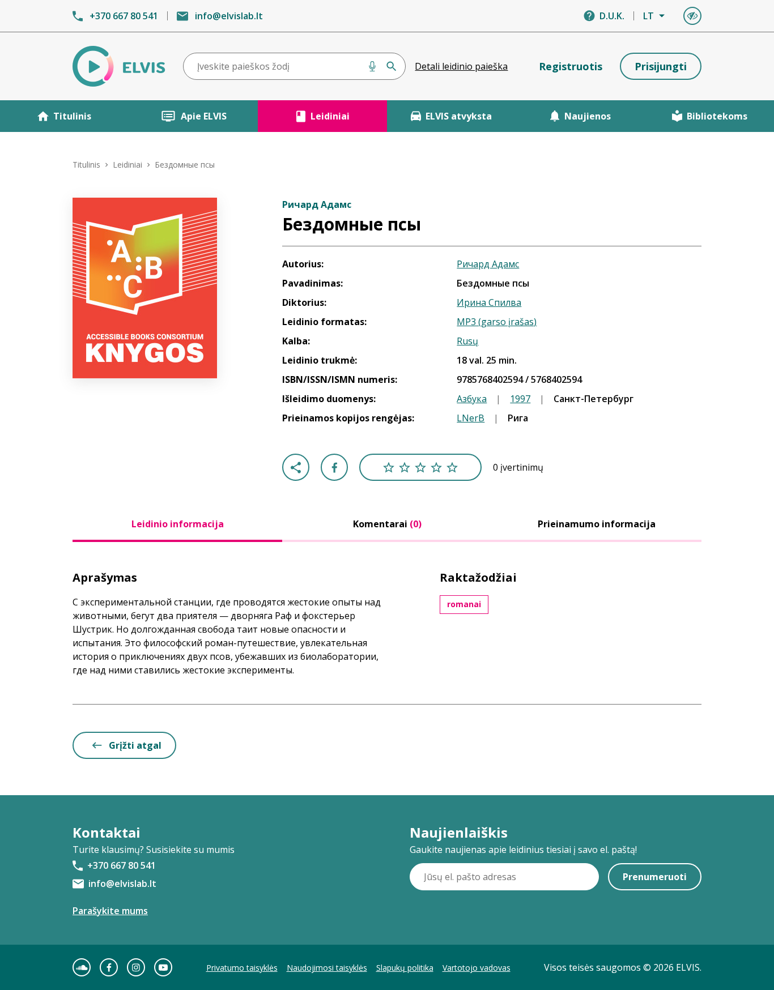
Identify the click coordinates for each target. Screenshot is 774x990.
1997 (520, 398)
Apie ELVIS (204, 116)
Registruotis (570, 66)
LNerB (470, 418)
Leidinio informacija (177, 524)
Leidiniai (330, 116)
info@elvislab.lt (229, 16)
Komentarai (387, 524)
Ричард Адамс (488, 264)
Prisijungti (661, 66)
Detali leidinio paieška (461, 66)
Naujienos (587, 116)
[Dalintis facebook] (334, 467)
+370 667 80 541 (124, 16)
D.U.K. (611, 16)
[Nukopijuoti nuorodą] (295, 467)
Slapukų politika (404, 967)
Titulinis (72, 116)
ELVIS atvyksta (459, 116)
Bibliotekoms (717, 116)
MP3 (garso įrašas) (497, 321)
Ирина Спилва (489, 302)
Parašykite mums (110, 910)
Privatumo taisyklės (242, 967)
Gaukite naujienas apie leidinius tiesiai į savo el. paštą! (523, 849)
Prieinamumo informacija (597, 524)
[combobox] (294, 66)
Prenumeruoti (655, 876)
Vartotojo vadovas (477, 967)
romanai (464, 604)
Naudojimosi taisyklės (327, 967)
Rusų (467, 341)
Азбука (472, 398)
